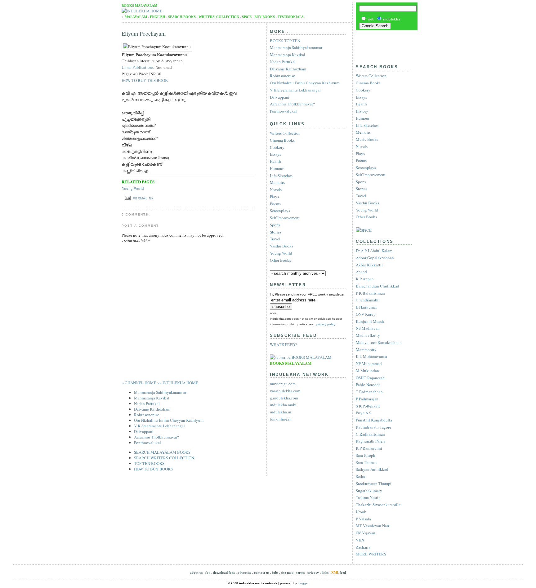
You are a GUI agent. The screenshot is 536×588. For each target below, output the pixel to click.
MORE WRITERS (371, 554)
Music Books (367, 139)
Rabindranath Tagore (373, 427)
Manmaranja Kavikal (151, 398)
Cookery (363, 90)
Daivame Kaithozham (152, 409)
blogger (303, 583)
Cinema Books (368, 83)
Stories (361, 188)
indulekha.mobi (283, 405)
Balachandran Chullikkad (377, 286)
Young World (367, 210)
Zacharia (363, 547)
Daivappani (144, 431)
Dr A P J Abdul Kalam (374, 250)
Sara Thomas (366, 462)
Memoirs (363, 132)
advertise (244, 572)
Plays (360, 153)
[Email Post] (127, 198)
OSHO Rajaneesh (370, 378)
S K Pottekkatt (368, 406)
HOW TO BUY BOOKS (153, 469)
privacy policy (325, 324)
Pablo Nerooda (368, 384)
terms (300, 572)
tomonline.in (281, 419)
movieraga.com (283, 383)
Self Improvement (371, 174)
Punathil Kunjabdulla (374, 420)
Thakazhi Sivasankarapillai (379, 504)
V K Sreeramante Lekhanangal (159, 426)
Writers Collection (371, 75)
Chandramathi (368, 300)
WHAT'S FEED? (283, 344)
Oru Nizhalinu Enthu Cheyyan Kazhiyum (168, 420)
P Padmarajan (367, 399)
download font (224, 572)
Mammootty (366, 349)
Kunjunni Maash (370, 321)
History (362, 111)
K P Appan (365, 279)
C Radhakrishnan (370, 434)
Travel (361, 195)
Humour (362, 118)
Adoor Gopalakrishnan (375, 258)
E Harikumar (366, 307)
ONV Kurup (366, 314)
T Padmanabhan (369, 391)
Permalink (143, 198)
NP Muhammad (369, 363)
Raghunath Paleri (370, 441)
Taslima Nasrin (368, 497)
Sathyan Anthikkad (372, 469)
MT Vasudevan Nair (372, 525)
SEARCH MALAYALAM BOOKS (162, 452)
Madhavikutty (368, 335)
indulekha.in (280, 412)
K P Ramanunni (369, 448)
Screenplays (366, 167)
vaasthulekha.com (285, 391)
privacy (313, 572)
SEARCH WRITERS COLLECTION (164, 458)
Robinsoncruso (146, 414)
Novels (362, 146)
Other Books (366, 217)
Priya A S (363, 413)
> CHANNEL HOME (139, 382)
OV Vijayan (365, 533)
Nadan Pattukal (147, 403)
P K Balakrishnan (370, 293)
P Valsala (363, 519)
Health (361, 104)
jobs (275, 572)
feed (338, 572)
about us (196, 572)
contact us (261, 572)
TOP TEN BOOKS (149, 463)
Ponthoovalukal (147, 442)
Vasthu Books (367, 203)
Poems (361, 160)
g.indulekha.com (284, 398)
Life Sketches (367, 125)
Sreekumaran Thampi (373, 483)
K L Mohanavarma (371, 356)
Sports (361, 182)
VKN (360, 540)
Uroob (361, 511)
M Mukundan (367, 370)
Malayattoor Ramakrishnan (379, 342)
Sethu (360, 476)
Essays (361, 97)
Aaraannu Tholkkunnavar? (156, 437)
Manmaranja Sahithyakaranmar (160, 392)
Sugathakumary (369, 490)
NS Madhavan (368, 328)
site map (287, 572)
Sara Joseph (365, 455)
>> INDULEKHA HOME (177, 382)
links (325, 572)
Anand (361, 271)
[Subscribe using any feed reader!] (301, 357)
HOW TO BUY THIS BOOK (145, 80)
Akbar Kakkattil (369, 265)
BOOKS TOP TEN (285, 40)
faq (207, 572)
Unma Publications (138, 67)
